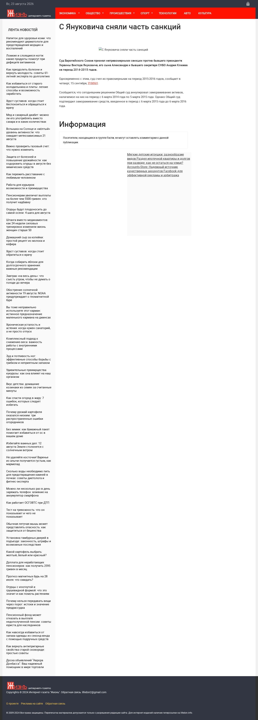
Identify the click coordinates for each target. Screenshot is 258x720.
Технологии (167, 13)
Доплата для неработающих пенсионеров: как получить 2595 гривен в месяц (28, 565)
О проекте (12, 703)
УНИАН (93, 83)
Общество (93, 13)
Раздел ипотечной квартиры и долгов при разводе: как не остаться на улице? (158, 160)
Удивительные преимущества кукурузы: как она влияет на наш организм (28, 373)
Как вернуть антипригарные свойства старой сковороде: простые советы (25, 649)
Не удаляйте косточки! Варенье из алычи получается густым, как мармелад (28, 460)
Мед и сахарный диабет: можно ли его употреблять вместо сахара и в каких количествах (27, 118)
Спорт (145, 13)
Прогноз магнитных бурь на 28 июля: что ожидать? (26, 577)
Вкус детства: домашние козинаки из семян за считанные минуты (28, 387)
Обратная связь (55, 703)
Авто (187, 13)
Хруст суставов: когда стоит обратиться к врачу (25, 252)
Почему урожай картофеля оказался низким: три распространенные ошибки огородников (24, 417)
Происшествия (120, 13)
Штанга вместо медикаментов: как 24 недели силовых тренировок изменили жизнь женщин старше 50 (27, 225)
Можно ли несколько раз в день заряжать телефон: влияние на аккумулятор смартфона (28, 492)
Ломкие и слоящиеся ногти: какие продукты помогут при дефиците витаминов (25, 58)
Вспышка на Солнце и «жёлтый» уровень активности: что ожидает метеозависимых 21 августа (28, 134)
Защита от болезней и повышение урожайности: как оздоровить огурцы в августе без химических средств (28, 162)
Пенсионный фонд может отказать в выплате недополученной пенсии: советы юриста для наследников (28, 620)
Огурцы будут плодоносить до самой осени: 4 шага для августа (28, 210)
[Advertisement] (159, 203)
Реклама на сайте (32, 703)
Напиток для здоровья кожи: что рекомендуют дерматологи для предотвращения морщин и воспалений (28, 43)
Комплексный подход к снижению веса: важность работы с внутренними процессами (24, 344)
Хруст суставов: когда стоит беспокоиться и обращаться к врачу (26, 104)
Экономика (67, 13)
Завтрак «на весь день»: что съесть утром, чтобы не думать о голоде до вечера (28, 279)
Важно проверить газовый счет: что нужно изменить (27, 147)
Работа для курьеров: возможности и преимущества (27, 186)
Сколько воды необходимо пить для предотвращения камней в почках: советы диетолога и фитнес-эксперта (28, 476)
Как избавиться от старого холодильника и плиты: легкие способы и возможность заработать (27, 88)
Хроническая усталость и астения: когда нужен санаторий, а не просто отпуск (28, 328)
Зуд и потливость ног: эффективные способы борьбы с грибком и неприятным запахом (28, 359)
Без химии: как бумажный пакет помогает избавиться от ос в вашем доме (27, 432)
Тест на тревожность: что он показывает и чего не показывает (25, 513)
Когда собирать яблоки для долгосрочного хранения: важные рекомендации (24, 265)
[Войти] (248, 4)
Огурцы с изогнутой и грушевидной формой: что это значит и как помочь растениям (27, 590)
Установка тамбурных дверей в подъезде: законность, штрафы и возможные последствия (28, 541)
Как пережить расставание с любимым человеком (25, 175)
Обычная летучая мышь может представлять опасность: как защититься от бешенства (27, 527)
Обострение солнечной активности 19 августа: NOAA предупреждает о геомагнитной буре (27, 295)
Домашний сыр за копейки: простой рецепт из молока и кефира (25, 240)
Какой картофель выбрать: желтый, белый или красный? (26, 553)
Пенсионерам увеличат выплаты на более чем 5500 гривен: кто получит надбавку (28, 198)
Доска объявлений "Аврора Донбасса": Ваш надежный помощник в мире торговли (25, 663)
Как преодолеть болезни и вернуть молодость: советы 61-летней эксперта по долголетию (28, 72)
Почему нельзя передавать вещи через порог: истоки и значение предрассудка (28, 604)
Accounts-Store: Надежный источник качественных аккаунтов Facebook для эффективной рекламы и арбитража (155, 171)
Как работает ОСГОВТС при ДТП (27, 502)
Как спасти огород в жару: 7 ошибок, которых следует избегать (25, 401)
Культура (205, 13)
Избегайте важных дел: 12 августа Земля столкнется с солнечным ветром (25, 446)
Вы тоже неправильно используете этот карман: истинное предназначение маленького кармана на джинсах (28, 312)
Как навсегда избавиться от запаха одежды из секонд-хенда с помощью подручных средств (28, 635)
